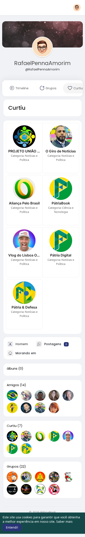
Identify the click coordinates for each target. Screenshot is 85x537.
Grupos (13, 466)
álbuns (12, 368)
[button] (77, 7)
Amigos (13, 385)
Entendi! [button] (12, 527)
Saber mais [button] (64, 521)
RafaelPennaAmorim (42, 63)
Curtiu (12, 426)
